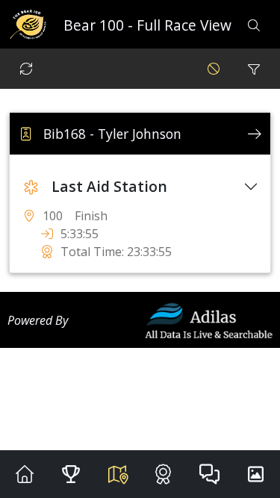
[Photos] (255, 474)
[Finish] (162, 474)
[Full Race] (117, 474)
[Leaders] (71, 474)
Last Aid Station (109, 186)
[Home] (24, 474)
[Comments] (209, 474)
